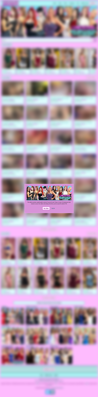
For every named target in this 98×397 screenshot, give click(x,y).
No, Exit (53, 208)
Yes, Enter (46, 208)
